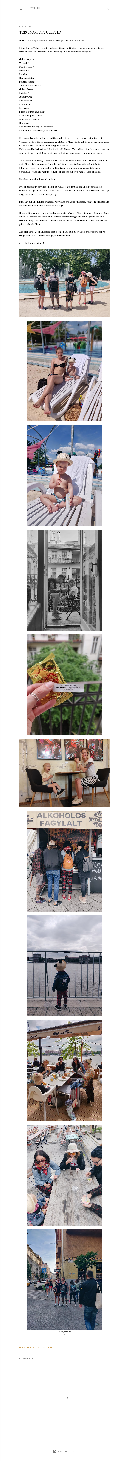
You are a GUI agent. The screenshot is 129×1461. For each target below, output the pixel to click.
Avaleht (35, 7)
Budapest (30, 1347)
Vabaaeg (51, 1347)
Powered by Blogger (67, 1451)
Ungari (43, 1347)
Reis (37, 1347)
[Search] (108, 9)
